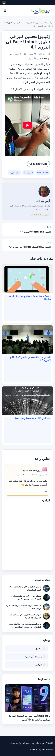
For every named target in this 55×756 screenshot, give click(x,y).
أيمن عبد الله (43, 201)
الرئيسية (49, 22)
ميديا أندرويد (39, 22)
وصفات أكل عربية (33, 656)
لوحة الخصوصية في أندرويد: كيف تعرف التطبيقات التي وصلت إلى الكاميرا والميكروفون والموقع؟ (25, 627)
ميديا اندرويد (15, 172)
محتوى (38, 648)
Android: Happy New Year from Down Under (30, 298)
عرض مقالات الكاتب (40, 214)
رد (46, 490)
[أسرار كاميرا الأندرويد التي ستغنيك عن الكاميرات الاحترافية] (46, 616)
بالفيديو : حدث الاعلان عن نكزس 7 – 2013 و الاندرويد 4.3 (30, 359)
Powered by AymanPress (41, 749)
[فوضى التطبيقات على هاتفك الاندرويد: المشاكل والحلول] (46, 588)
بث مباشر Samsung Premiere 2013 (33, 418)
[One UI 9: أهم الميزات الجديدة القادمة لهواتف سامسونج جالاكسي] (27, 698)
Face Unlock (42, 172)
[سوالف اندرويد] (40, 10)
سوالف (38, 664)
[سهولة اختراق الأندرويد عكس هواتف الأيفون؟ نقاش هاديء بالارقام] (46, 597)
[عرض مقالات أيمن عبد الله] (44, 191)
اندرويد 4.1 (28, 172)
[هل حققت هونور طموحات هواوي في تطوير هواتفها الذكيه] (46, 606)
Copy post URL (38, 163)
